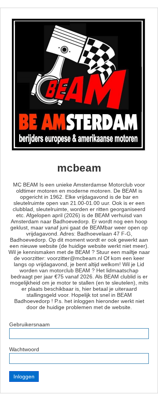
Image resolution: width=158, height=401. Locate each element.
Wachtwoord (24, 349)
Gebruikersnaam (29, 324)
